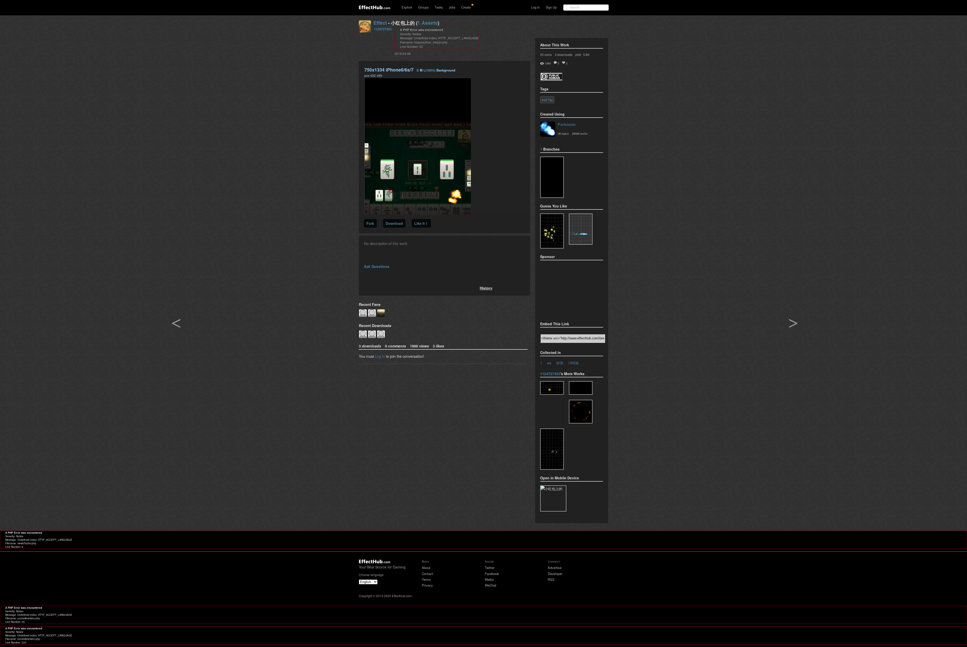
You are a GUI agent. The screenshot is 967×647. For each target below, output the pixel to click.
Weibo (489, 579)
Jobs (452, 7)
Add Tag (547, 99)
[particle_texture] (581, 229)
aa (549, 362)
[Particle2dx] (547, 130)
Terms (426, 579)
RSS (551, 579)
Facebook (492, 573)
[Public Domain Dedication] (551, 79)
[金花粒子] (552, 388)
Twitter (489, 567)
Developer (555, 573)
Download (394, 223)
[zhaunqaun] (581, 411)
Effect (380, 22)
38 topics (563, 133)
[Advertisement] (565, 289)
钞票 (559, 362)
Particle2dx (567, 124)
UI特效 (573, 362)
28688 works (580, 133)
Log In (535, 7)
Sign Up (551, 7)
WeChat (490, 585)
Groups (423, 7)
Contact (427, 573)
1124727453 (383, 29)
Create (466, 7)
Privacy (427, 585)
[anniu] (552, 177)
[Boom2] (552, 230)
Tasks (439, 7)
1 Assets (428, 22)
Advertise (555, 567)
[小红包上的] (581, 388)
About (426, 567)
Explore (407, 7)
